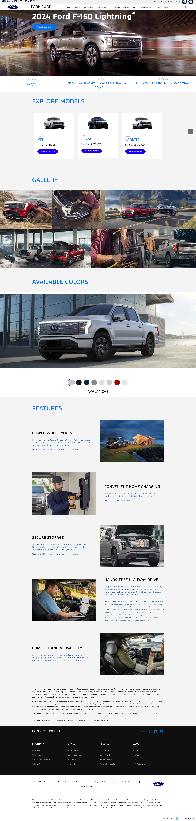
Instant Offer (145, 7)
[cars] (143, 731)
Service (126, 7)
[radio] (71, 382)
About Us (137, 759)
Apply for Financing (108, 750)
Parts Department (73, 759)
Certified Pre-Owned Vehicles (44, 759)
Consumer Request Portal (96, 782)
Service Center (72, 750)
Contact (136, 755)
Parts (134, 7)
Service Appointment (74, 755)
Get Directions (139, 764)
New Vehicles (88, 7)
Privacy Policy (113, 782)
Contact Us (38, 782)
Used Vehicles (102, 7)
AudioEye (135, 782)
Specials (77, 7)
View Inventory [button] (44, 27)
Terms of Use (58, 782)
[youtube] (161, 731)
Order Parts (71, 764)
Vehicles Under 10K (39, 764)
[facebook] (155, 731)
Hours (135, 750)
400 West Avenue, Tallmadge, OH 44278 (165, 2)
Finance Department (108, 759)
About (165, 7)
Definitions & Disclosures (75, 782)
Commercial (115, 7)
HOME (68, 7)
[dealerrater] (149, 731)
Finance (157, 7)
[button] (186, 7)
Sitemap (47, 782)
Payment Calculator (108, 764)
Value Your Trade (107, 755)
